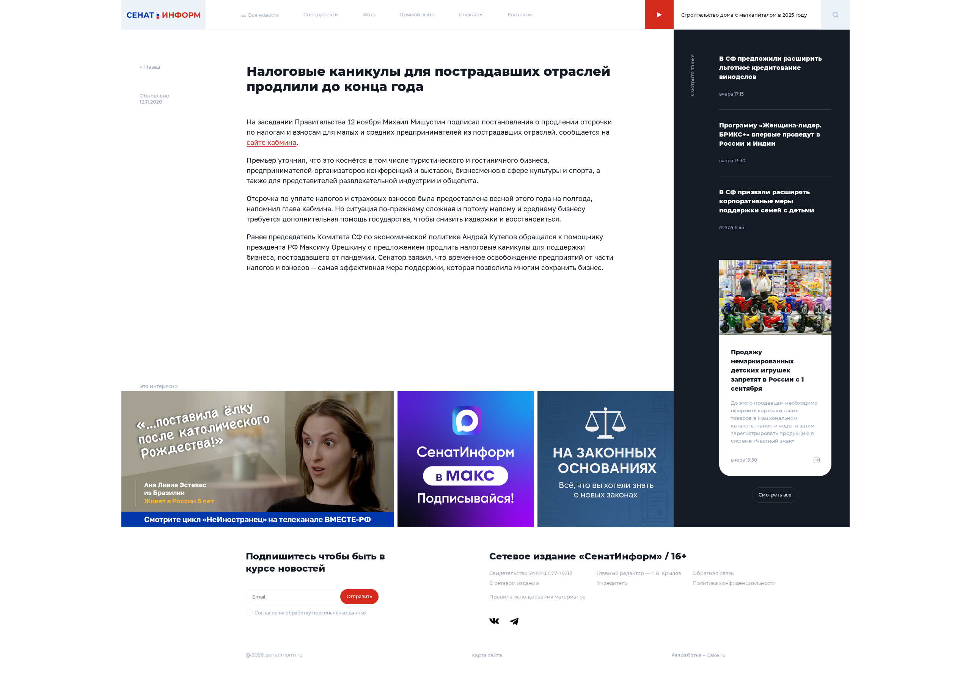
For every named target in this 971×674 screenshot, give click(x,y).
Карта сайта (486, 655)
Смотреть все (775, 495)
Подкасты (471, 14)
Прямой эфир (417, 14)
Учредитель (612, 583)
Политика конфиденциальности (734, 583)
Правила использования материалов (537, 597)
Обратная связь (713, 573)
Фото (369, 14)
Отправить (359, 596)
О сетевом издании (514, 583)
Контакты (519, 14)
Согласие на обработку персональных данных (310, 613)
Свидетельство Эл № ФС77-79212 (530, 573)
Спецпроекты (321, 14)
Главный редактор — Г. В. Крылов (639, 573)
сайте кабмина (271, 142)
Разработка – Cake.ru (698, 655)
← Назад (150, 67)
